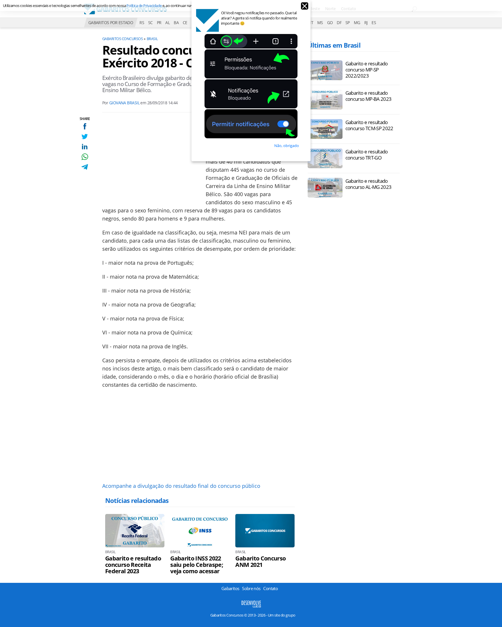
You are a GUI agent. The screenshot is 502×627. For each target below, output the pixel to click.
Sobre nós (251, 588)
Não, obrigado (286, 145)
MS (320, 22)
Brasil (152, 38)
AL (167, 22)
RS (141, 22)
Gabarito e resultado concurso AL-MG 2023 (368, 184)
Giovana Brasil (124, 102)
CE (185, 22)
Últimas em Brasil (334, 45)
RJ (366, 22)
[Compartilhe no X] (84, 136)
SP (347, 22)
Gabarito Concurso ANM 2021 (260, 561)
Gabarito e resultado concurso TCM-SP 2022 (369, 125)
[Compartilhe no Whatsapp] (84, 156)
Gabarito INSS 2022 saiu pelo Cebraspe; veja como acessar (196, 564)
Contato (270, 588)
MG (357, 22)
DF (339, 22)
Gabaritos (230, 588)
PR (159, 22)
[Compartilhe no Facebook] (84, 126)
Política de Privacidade (144, 5)
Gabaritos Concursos (122, 38)
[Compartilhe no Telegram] (84, 167)
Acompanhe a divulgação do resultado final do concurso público (181, 485)
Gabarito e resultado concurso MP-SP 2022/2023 (366, 69)
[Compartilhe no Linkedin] (84, 146)
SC (150, 22)
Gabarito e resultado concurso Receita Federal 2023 (133, 564)
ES (374, 22)
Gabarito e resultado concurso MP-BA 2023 (368, 96)
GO (330, 22)
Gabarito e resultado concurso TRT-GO (366, 154)
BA (176, 22)
